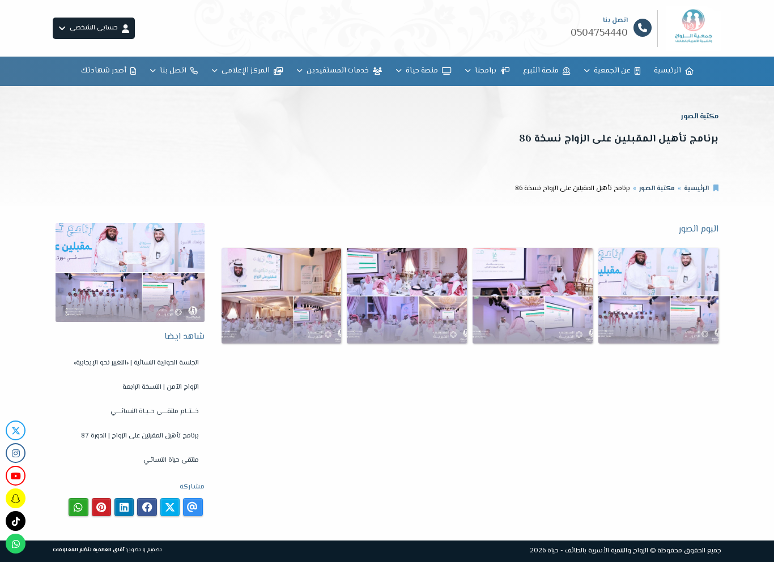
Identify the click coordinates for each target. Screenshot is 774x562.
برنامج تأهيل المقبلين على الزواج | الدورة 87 (140, 436)
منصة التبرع (541, 70)
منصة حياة (422, 70)
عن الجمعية (612, 70)
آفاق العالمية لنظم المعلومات (89, 550)
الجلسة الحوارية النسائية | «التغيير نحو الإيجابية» (136, 363)
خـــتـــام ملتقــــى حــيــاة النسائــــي (154, 411)
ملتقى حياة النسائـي (171, 460)
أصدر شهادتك (103, 70)
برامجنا (485, 70)
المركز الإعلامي (246, 70)
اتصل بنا (173, 70)
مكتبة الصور (657, 188)
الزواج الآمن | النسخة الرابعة (160, 387)
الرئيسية (667, 70)
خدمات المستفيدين (338, 70)
